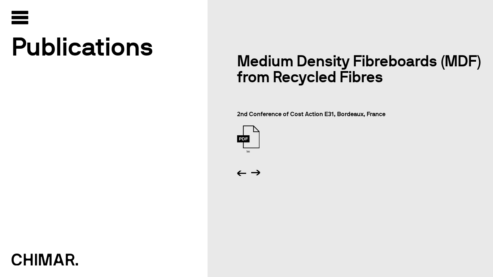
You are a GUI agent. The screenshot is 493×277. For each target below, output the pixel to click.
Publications (82, 46)
